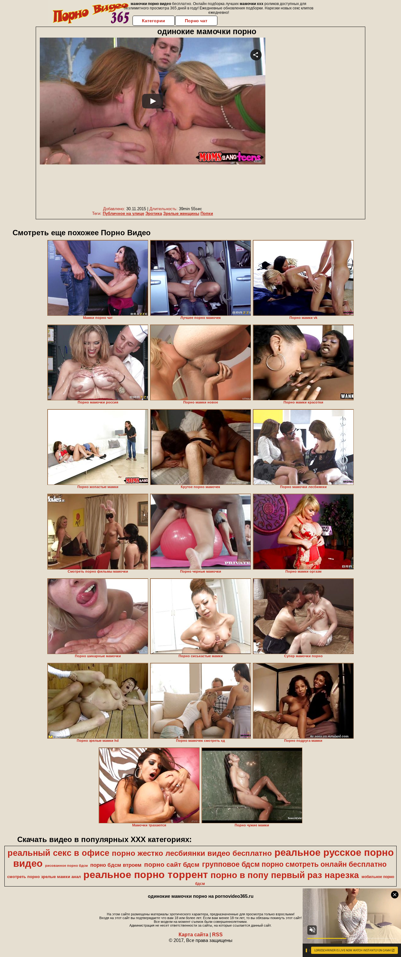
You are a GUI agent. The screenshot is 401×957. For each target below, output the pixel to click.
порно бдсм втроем (116, 865)
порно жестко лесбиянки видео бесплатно (192, 853)
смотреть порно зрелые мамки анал (44, 876)
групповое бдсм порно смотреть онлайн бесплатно (294, 864)
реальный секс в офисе (58, 853)
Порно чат (196, 20)
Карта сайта (193, 934)
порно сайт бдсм (172, 864)
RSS (217, 934)
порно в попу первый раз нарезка (285, 875)
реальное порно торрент (145, 874)
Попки (206, 213)
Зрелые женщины (181, 213)
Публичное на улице (123, 213)
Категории (153, 20)
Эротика (153, 213)
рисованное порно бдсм (66, 865)
